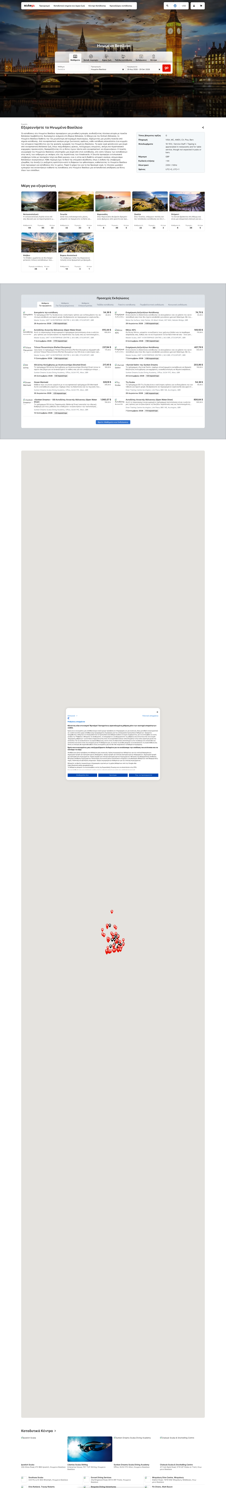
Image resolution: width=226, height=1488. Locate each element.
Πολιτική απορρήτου (150, 716)
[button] (110, 926)
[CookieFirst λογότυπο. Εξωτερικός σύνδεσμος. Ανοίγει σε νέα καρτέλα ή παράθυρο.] (68, 718)
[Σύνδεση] (194, 5)
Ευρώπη (24, 124)
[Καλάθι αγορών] (201, 5)
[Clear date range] (159, 69)
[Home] (29, 5)
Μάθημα (61, 67)
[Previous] (19, 1454)
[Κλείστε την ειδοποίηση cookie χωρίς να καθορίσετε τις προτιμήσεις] (157, 712)
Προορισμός (96, 67)
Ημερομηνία (132, 67)
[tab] (45, 305)
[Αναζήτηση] (167, 5)
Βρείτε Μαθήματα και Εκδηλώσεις (113, 422)
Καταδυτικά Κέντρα (37, 1431)
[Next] (206, 1454)
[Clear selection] (123, 69)
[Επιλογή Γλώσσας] (175, 5)
